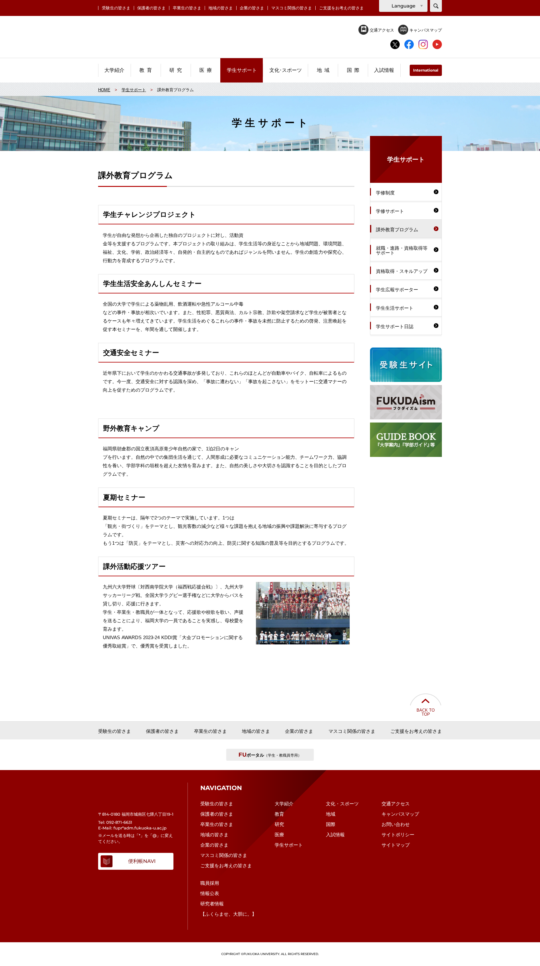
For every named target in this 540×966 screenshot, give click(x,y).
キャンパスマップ (425, 30)
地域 (330, 814)
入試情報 (335, 835)
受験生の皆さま (116, 8)
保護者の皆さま (151, 8)
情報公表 (209, 893)
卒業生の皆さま (187, 8)
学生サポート (289, 845)
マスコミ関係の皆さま (291, 8)
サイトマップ (396, 845)
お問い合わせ (396, 824)
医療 (279, 835)
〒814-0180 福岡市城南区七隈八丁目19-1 (135, 814)
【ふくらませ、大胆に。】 (228, 914)
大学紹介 (284, 804)
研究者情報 (212, 904)
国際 (330, 824)
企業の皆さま (252, 8)
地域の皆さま (220, 8)
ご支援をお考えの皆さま (341, 8)
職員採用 (209, 883)
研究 (279, 824)
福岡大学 (270, 37)
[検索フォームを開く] (436, 6)
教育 (279, 814)
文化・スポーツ (342, 804)
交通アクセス (381, 30)
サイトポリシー (398, 835)
